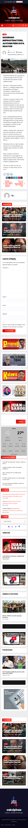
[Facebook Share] (4, 174)
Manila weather (14, 454)
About (13, 824)
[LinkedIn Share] (11, 174)
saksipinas (13, 17)
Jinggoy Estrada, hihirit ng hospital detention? (12, 231)
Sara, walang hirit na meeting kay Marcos (11, 247)
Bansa (4, 34)
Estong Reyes (17, 249)
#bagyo (20, 52)
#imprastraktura (12, 54)
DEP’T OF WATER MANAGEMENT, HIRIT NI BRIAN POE (19, 183)
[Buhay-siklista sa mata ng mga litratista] (14, 607)
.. (14, 195)
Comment (6, 267)
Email (4, 305)
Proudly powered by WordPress (9, 819)
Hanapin (21, 421)
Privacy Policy (8, 824)
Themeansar (14, 821)
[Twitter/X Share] (8, 174)
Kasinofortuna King (8, 494)
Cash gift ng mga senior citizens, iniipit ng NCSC (13, 215)
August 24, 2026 (9, 734)
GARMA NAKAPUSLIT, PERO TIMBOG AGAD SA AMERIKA (9, 183)
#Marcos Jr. (20, 54)
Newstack (23, 819)
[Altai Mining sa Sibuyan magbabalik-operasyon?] (14, 546)
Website (5, 314)
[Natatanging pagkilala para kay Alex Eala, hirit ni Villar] (14, 663)
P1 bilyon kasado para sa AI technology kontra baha (13, 778)
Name (5, 297)
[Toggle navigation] (13, 25)
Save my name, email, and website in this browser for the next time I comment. (14, 326)
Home (2, 824)
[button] (23, 25)
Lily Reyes (16, 218)
